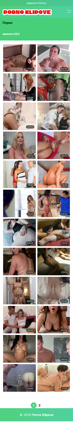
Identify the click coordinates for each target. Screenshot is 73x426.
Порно (7, 23)
